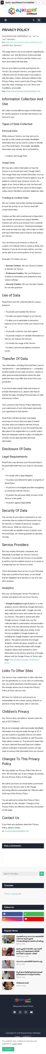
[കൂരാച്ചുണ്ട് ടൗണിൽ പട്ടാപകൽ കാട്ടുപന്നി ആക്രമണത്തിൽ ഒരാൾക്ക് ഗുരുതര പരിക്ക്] (8, 952)
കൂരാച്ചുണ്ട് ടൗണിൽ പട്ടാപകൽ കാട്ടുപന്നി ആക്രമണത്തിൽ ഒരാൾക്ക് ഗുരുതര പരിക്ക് (29, 951)
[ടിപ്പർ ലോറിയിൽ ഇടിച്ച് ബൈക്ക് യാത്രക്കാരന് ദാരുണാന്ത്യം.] (8, 975)
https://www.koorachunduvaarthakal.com (23, 42)
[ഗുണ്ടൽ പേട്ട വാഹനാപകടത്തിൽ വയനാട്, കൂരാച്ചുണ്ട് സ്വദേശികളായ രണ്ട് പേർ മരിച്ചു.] (8, 939)
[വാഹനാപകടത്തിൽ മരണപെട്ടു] (8, 964)
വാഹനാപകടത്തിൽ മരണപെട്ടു (29, 961)
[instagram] (12, 919)
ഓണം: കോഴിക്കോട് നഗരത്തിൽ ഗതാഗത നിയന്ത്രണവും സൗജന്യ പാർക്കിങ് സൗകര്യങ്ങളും (19, 2)
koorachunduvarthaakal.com (17, 831)
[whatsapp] (33, 914)
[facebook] (12, 914)
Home (17, 1037)
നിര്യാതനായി (22, 983)
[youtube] (33, 919)
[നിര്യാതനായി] (8, 986)
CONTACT (26, 1037)
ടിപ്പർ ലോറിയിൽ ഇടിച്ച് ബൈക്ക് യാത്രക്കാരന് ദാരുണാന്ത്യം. (29, 973)
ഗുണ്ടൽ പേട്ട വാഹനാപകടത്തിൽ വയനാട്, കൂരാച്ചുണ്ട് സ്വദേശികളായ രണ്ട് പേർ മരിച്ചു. (30, 938)
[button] (39, 2)
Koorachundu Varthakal (31, 1033)
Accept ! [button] (8, 1049)
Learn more (17, 1044)
